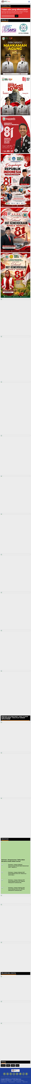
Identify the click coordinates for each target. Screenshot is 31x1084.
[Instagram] (14, 1074)
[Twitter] (7, 1074)
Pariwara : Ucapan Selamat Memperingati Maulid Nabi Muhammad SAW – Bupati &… (18, 866)
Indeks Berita (4, 1081)
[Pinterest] (11, 1074)
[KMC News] (5, 1)
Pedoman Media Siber (18, 1080)
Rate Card (25, 1081)
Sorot (17, 1065)
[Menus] (29, 1)
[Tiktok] (23, 1074)
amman (3, 1065)
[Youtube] (20, 1074)
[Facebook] (4, 1074)
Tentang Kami (12, 1081)
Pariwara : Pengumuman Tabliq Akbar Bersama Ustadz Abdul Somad (13, 860)
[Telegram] (26, 1074)
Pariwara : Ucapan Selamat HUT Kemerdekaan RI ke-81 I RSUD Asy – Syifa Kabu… (17, 873)
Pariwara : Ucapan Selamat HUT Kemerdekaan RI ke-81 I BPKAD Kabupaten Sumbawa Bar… (16, 889)
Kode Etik (19, 1081)
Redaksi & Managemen (6, 1080)
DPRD (12, 1065)
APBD (8, 1065)
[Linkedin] (17, 1074)
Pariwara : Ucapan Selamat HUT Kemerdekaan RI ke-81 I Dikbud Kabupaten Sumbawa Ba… (16, 881)
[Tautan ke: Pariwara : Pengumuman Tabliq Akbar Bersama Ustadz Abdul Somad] (15, 849)
